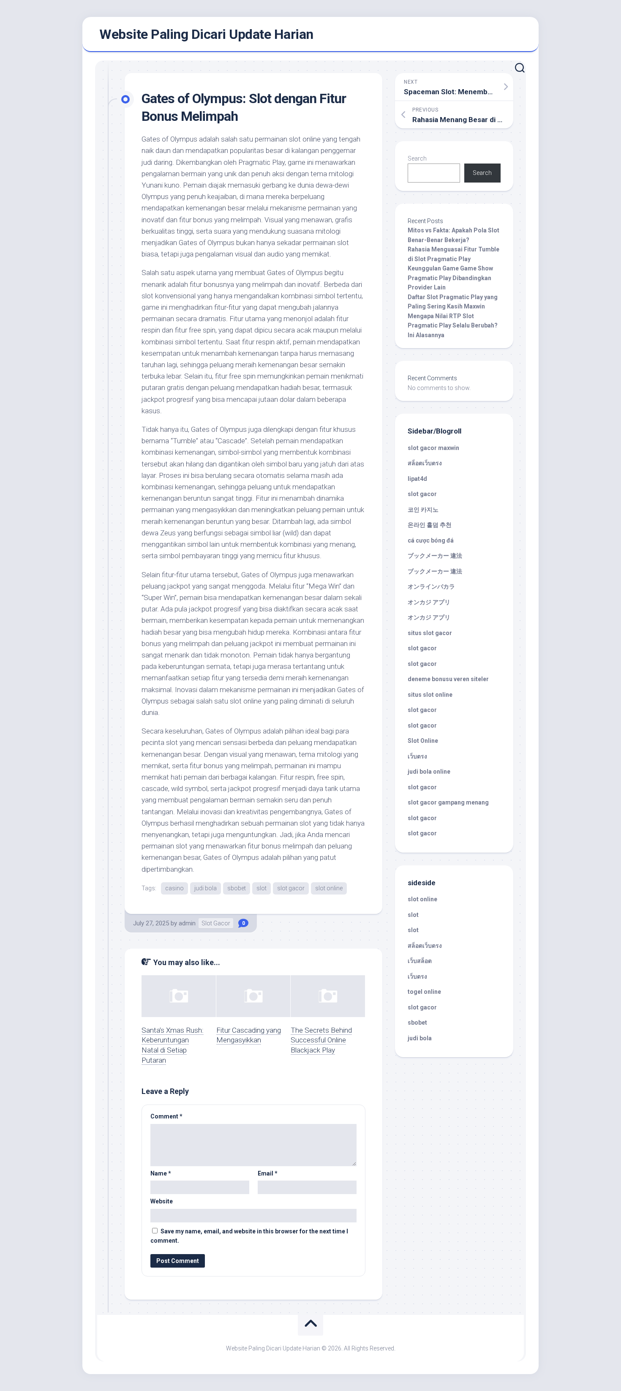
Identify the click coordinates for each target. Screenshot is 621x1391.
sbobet (236, 888)
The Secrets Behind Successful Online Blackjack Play (321, 1040)
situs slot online (430, 694)
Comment (166, 1116)
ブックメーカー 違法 (435, 555)
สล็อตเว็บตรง (425, 463)
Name (160, 1173)
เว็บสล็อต (420, 960)
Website (161, 1201)
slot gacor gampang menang (448, 802)
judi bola (205, 888)
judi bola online (429, 771)
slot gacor (291, 888)
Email (268, 1173)
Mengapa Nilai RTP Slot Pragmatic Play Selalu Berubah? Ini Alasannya (453, 325)
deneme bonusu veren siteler (448, 679)
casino (174, 888)
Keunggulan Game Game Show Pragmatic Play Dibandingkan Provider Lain (450, 278)
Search (417, 158)
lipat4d (417, 478)
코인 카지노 (423, 509)
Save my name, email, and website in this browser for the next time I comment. (249, 1236)
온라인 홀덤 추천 (430, 524)
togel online (424, 991)
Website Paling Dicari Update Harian (206, 34)
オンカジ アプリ (429, 602)
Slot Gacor (216, 923)
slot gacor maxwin (433, 448)
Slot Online (423, 740)
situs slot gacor (430, 633)
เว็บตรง (417, 756)
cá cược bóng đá (431, 540)
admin (187, 923)
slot (261, 888)
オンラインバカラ (431, 586)
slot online (329, 888)
